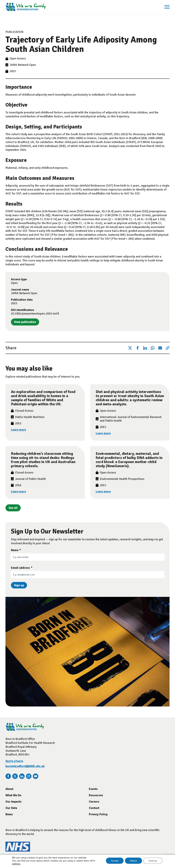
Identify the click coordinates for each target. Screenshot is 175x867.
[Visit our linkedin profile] (22, 776)
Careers (94, 801)
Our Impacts (13, 801)
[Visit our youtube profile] (35, 776)
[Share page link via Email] (160, 348)
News (9, 814)
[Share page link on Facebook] (137, 348)
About (9, 789)
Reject (133, 860)
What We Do (13, 795)
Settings (153, 860)
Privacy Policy (98, 814)
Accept (114, 860)
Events (93, 789)
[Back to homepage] (25, 7)
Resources (96, 795)
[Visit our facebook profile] (8, 776)
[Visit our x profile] (15, 776)
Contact (94, 808)
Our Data (11, 808)
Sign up (19, 585)
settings (16, 863)
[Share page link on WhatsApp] (152, 348)
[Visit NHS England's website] (17, 850)
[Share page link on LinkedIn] (145, 348)
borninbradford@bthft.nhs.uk (25, 766)
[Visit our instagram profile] (28, 776)
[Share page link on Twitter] (130, 348)
